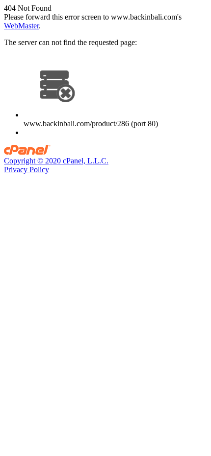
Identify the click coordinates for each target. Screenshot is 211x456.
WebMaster (21, 26)
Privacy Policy (26, 169)
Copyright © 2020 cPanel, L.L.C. (56, 161)
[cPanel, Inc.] (27, 152)
